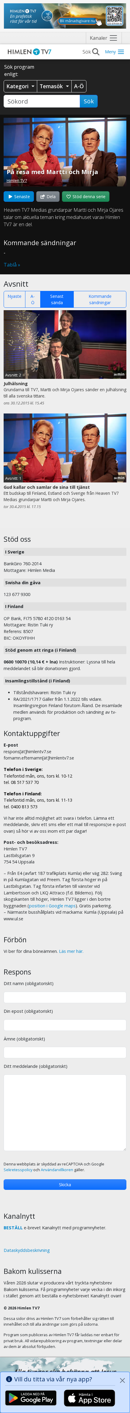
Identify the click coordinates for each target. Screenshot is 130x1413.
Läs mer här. (71, 951)
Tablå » (12, 264)
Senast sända (56, 299)
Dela (50, 196)
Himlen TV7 (17, 180)
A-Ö (33, 299)
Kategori (18, 86)
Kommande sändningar (100, 299)
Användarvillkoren (57, 1169)
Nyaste (14, 296)
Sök (89, 101)
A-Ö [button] (79, 86)
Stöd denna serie (88, 196)
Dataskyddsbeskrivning (27, 1250)
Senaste (21, 196)
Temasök (52, 86)
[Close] (122, 1380)
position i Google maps (52, 906)
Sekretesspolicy (18, 1169)
